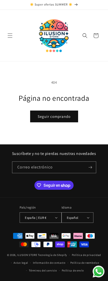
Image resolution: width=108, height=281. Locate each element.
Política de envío (73, 270)
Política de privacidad (86, 255)
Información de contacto (49, 262)
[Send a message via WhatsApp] (98, 271)
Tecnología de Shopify (52, 255)
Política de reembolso (84, 262)
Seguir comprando (54, 116)
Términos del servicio (43, 270)
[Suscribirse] (90, 167)
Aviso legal (21, 262)
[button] (10, 35)
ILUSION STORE (27, 255)
